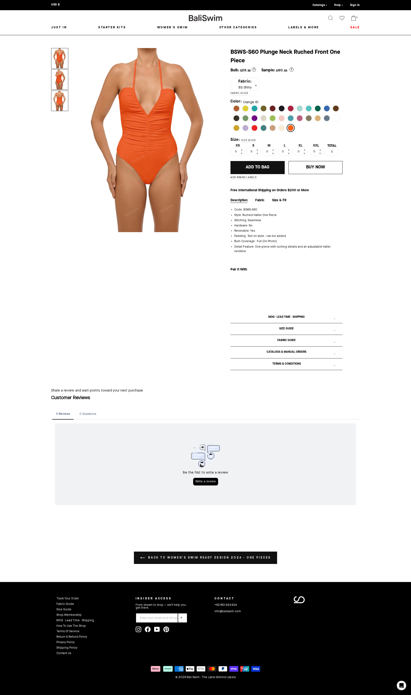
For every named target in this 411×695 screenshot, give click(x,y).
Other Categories (238, 27)
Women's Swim (172, 27)
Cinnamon (335, 108)
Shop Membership (69, 615)
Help (337, 5)
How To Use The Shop (71, 626)
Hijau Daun (272, 118)
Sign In (355, 5)
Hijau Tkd (263, 108)
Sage (245, 118)
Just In (59, 27)
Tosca (254, 108)
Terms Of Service (67, 631)
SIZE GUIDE (248, 140)
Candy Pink (299, 118)
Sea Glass (290, 118)
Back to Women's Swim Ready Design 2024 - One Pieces (209, 557)
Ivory (263, 118)
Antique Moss (236, 128)
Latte (308, 118)
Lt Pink (281, 118)
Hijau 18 (317, 108)
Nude (317, 118)
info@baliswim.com (228, 611)
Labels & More (303, 27)
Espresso (236, 118)
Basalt (326, 118)
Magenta (290, 108)
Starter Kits (112, 27)
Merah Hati (272, 108)
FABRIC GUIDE (239, 93)
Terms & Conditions (286, 363)
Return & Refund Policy (71, 637)
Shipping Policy (66, 647)
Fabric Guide (286, 340)
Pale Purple (245, 128)
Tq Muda (308, 108)
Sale (355, 27)
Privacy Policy (65, 642)
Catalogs (319, 5)
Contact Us (63, 653)
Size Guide (286, 328)
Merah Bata (236, 108)
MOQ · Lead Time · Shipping (286, 317)
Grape (254, 118)
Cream (281, 128)
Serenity (299, 108)
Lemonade (245, 108)
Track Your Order (67, 598)
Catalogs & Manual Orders (286, 352)
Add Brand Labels (243, 177)
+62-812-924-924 (226, 605)
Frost (263, 128)
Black (281, 108)
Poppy (254, 128)
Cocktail (272, 128)
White (335, 118)
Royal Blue (326, 108)
